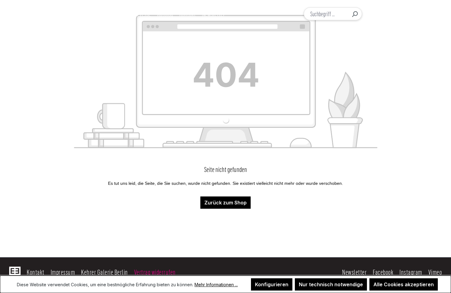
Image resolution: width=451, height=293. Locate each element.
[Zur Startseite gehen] (42, 13)
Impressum (63, 272)
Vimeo (435, 272)
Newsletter (354, 272)
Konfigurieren (271, 284)
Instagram (410, 272)
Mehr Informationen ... (216, 284)
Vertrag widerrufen (155, 272)
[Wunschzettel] (399, 14)
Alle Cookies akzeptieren (403, 284)
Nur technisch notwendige (331, 284)
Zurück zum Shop (225, 203)
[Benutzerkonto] (387, 13)
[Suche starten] (355, 14)
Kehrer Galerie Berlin (104, 272)
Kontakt (35, 272)
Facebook (383, 272)
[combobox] (326, 14)
